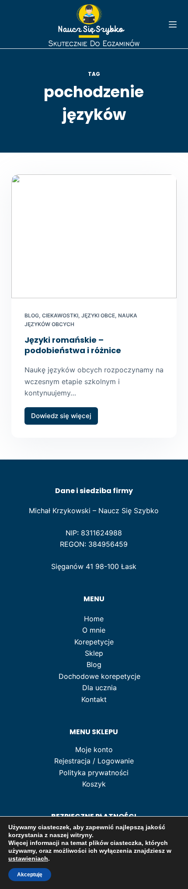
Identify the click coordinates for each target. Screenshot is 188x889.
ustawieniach (28, 858)
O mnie (93, 630)
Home (94, 618)
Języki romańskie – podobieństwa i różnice (72, 344)
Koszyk (94, 784)
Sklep (94, 653)
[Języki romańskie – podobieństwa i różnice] (94, 236)
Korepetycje (94, 641)
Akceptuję (29, 875)
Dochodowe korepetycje (99, 676)
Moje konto (94, 749)
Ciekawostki (60, 315)
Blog (31, 315)
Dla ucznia (99, 687)
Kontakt (94, 699)
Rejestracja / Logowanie (94, 760)
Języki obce (98, 315)
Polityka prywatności (94, 772)
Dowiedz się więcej (64, 418)
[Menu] (173, 24)
